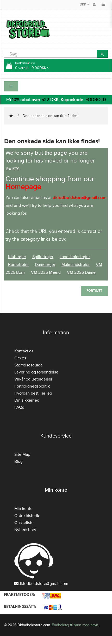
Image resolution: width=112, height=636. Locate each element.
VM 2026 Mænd (46, 272)
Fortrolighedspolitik (32, 386)
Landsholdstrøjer (75, 256)
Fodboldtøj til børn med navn (75, 625)
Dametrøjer (45, 264)
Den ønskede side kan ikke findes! (50, 116)
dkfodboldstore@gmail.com (43, 583)
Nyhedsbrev (25, 529)
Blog (18, 461)
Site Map (22, 454)
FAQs (19, 407)
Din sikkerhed (26, 400)
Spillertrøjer (42, 256)
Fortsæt (94, 291)
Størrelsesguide (28, 365)
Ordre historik (26, 515)
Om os (20, 358)
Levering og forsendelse (36, 372)
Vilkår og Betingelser (33, 379)
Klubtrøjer (17, 256)
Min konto (23, 508)
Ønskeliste (24, 522)
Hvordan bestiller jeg (33, 393)
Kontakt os (23, 351)
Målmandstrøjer (75, 264)
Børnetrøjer (18, 264)
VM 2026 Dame (81, 272)
